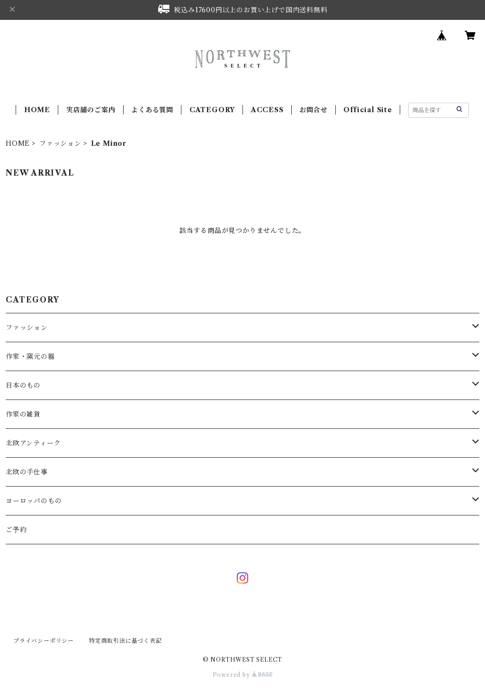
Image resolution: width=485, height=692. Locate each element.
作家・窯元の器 (30, 356)
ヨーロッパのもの (34, 501)
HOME (37, 110)
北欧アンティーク (33, 443)
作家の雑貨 (23, 414)
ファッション (60, 143)
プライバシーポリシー (43, 640)
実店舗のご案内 (91, 110)
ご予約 (16, 529)
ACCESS (267, 110)
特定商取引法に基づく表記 (125, 640)
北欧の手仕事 (27, 472)
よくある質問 (152, 110)
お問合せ (313, 110)
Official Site (367, 110)
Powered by (232, 674)
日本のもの (23, 385)
